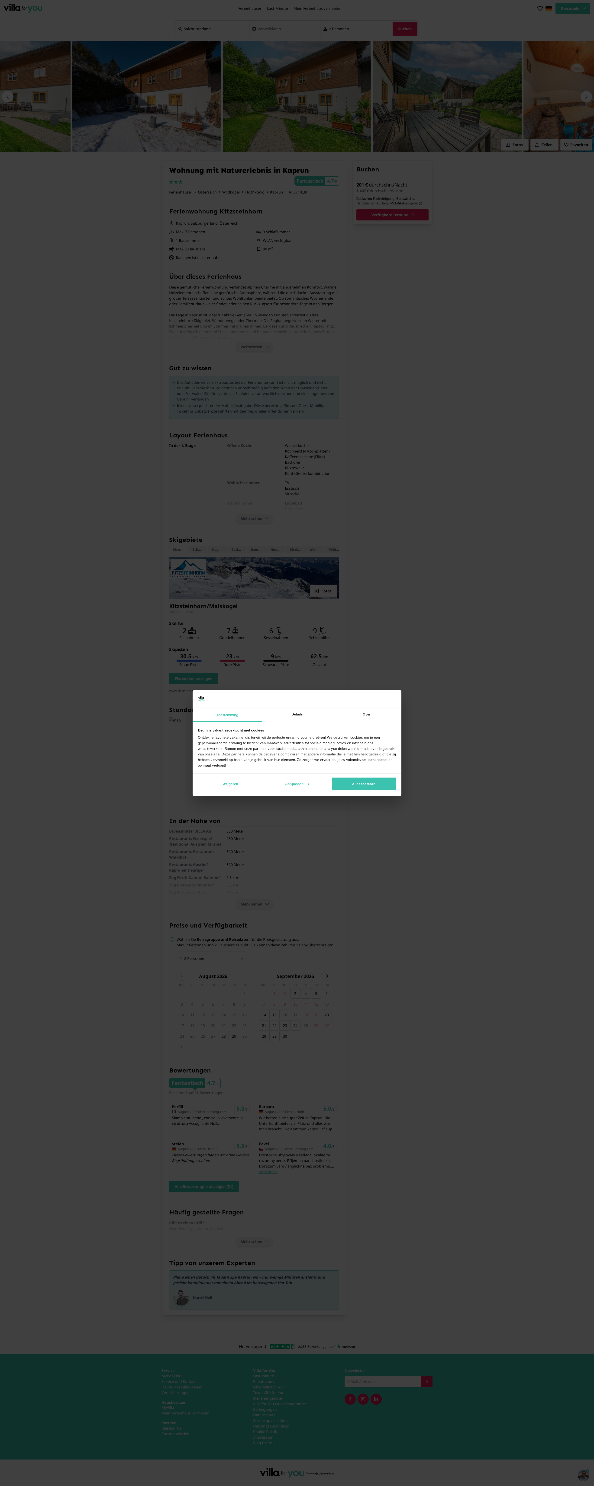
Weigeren (230, 784)
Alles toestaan (363, 784)
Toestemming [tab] (227, 715)
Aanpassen (294, 784)
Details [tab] (297, 714)
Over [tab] (367, 714)
